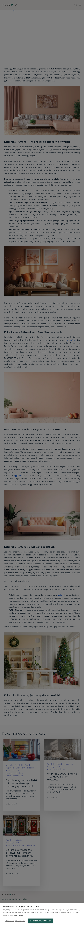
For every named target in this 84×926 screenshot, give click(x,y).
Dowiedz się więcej (16, 915)
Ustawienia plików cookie (15, 921)
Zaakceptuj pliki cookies (40, 921)
